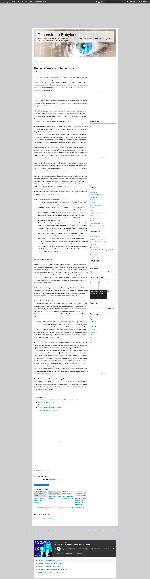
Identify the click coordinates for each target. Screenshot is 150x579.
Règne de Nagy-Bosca (96, 223)
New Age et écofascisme (44, 405)
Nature (91, 215)
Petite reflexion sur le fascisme (46, 402)
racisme (52, 77)
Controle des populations (96, 195)
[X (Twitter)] (99, 2)
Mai (92, 322)
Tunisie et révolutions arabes (97, 226)
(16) (93, 244)
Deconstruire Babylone (57, 34)
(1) (92, 252)
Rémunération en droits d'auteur (89, 530)
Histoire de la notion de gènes (65, 329)
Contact (42, 61)
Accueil (36, 61)
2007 (91, 342)
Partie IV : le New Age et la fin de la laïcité (49, 407)
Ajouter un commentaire (48, 518)
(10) (102, 250)
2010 (91, 335)
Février (93, 329)
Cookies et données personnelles (113, 530)
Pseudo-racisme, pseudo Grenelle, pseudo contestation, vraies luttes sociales (58, 400)
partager (69, 553)
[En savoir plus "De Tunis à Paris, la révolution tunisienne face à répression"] (111, 285)
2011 (91, 319)
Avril (92, 324)
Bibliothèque (93, 192)
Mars (92, 327)
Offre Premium (101, 530)
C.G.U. (80, 530)
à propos (79, 553)
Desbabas (29, 530)
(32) (98, 242)
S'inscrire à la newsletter (41, 484)
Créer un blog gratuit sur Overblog (49, 530)
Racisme (92, 221)
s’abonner (59, 553)
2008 (91, 340)
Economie (92, 200)
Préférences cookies (125, 530)
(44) (95, 237)
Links (91, 210)
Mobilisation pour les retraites (98, 213)
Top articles (60, 530)
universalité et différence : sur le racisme (66, 77)
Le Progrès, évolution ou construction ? (48, 410)
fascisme (47, 322)
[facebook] (96, 2)
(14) (94, 247)
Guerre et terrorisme (95, 205)
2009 (91, 337)
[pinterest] (102, 2)
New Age (92, 218)
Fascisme (92, 202)
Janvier (93, 332)
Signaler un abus (73, 530)
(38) (97, 239)
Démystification (45, 471)
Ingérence (92, 208)
